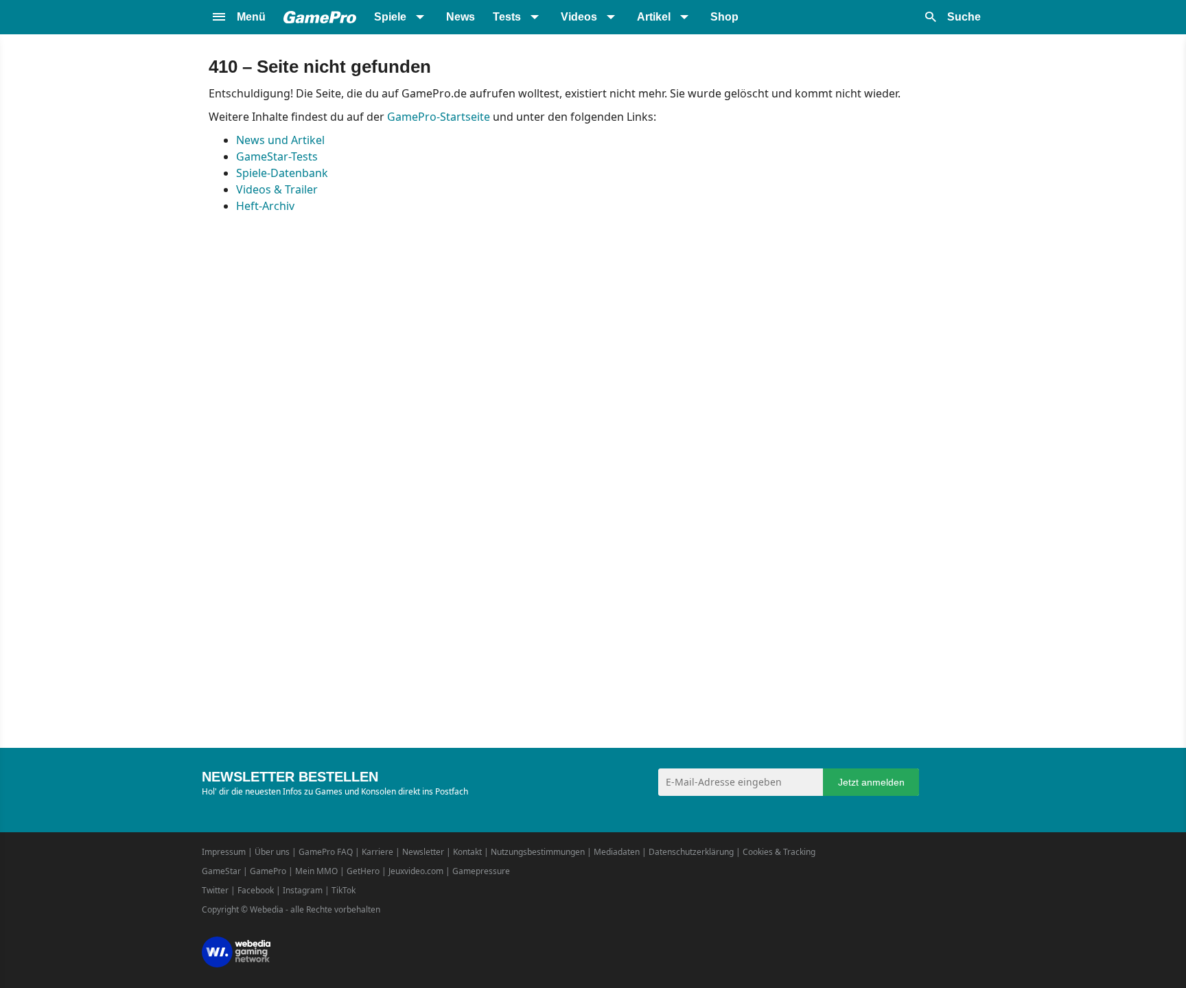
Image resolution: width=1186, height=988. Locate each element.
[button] (238, 17)
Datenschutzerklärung (691, 852)
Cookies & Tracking (779, 852)
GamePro (268, 871)
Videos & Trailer (277, 189)
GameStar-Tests (277, 156)
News (460, 17)
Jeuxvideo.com (415, 871)
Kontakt (467, 852)
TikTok (344, 890)
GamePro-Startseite (438, 116)
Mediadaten (617, 852)
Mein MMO (316, 871)
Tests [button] (507, 17)
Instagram (303, 890)
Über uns (272, 852)
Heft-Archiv (265, 205)
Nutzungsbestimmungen (538, 852)
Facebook (255, 890)
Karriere (377, 852)
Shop (724, 17)
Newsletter (423, 852)
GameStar (221, 871)
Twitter (215, 890)
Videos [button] (579, 17)
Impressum (224, 852)
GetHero (363, 871)
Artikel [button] (654, 17)
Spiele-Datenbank (282, 172)
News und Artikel (280, 140)
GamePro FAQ (326, 852)
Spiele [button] (390, 17)
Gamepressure (481, 871)
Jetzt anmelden (871, 782)
